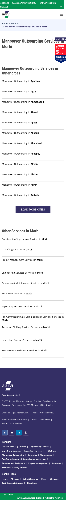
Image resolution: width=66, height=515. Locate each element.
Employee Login (48, 3)
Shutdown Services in (17, 293)
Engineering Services (39, 446)
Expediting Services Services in (22, 306)
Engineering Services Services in (23, 272)
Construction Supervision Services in (25, 239)
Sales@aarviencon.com (24, 3)
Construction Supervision (14, 446)
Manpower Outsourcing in (21, 81)
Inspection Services (33, 450)
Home (5, 23)
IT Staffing (51, 450)
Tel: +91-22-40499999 (40, 419)
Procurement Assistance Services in (24, 350)
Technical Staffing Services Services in (26, 327)
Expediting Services (11, 450)
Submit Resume (30, 479)
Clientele (54, 479)
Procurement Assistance (13, 463)
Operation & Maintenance (40, 455)
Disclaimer (32, 483)
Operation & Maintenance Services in (25, 283)
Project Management (38, 463)
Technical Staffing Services (14, 467)
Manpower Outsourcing (13, 455)
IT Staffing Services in (17, 249)
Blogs (43, 479)
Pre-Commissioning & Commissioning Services (24, 459)
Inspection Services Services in (22, 340)
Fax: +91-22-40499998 (12, 423)
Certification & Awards (12, 483)
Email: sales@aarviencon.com (15, 412)
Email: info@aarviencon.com (14, 419)
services (15, 23)
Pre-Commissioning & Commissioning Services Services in (33, 318)
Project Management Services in (22, 259)
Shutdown (56, 463)
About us (15, 479)
